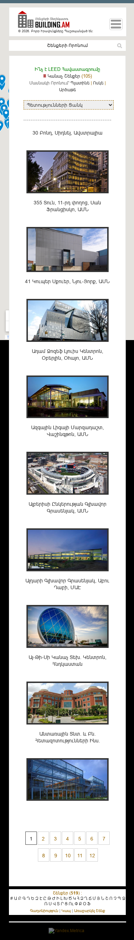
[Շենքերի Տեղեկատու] (46, 22)
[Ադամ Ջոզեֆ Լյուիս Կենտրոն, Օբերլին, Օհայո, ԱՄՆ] (67, 422)
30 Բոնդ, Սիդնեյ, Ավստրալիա (68, 133)
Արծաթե (67, 89)
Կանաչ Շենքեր (64, 76)
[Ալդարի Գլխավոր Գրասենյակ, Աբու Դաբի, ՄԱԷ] (67, 651)
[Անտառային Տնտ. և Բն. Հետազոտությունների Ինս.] (67, 804)
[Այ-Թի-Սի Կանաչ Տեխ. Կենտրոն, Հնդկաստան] (67, 728)
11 (80, 855)
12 (92, 855)
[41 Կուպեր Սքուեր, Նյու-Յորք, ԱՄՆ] (67, 345)
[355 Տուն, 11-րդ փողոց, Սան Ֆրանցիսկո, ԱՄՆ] (67, 275)
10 (68, 855)
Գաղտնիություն (44, 910)
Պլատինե (80, 83)
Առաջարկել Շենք (89, 910)
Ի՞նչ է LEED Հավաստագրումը (67, 69)
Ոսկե (98, 83)
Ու (71, 903)
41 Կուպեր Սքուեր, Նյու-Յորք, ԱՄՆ (67, 281)
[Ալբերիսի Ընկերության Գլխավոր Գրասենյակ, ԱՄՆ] (67, 575)
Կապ (66, 910)
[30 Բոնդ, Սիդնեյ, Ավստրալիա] (67, 197)
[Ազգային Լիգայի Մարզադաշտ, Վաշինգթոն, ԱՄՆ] (67, 498)
